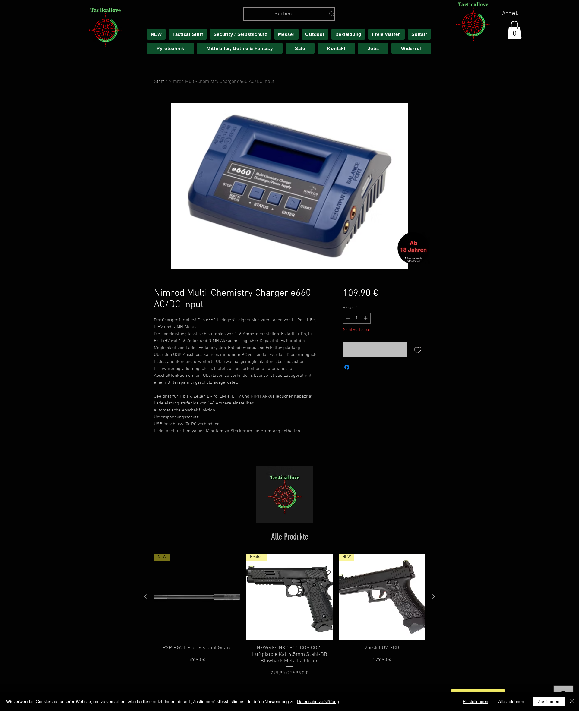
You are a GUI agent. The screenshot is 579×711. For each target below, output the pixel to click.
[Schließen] (571, 701)
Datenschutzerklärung (318, 701)
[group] (289, 615)
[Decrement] (347, 318)
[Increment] (366, 318)
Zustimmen (548, 701)
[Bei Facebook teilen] (346, 367)
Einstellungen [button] (475, 701)
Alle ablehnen (511, 701)
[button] (514, 30)
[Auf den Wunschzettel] (417, 349)
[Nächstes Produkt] (433, 596)
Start (159, 82)
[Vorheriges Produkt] (145, 596)
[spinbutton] (356, 318)
